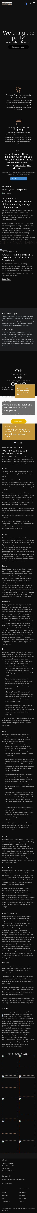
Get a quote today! (18, 47)
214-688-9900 (7, 1181)
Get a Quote (6, 276)
